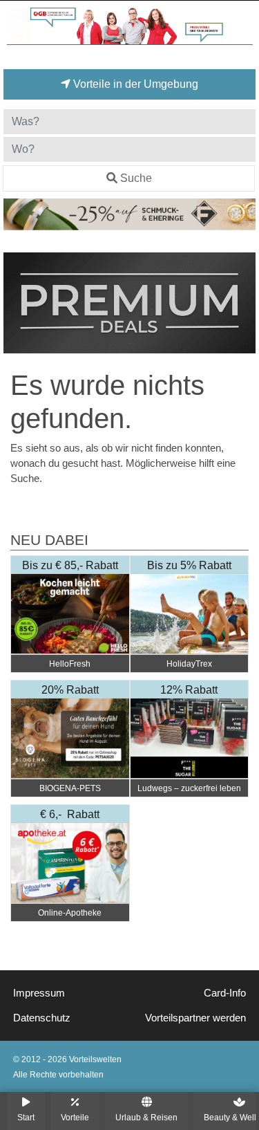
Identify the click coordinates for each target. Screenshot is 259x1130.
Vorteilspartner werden (195, 1018)
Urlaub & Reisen (146, 1117)
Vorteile (75, 1117)
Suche (136, 178)
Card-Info (225, 993)
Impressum (39, 993)
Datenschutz (41, 1018)
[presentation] (16, 303)
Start (26, 1117)
